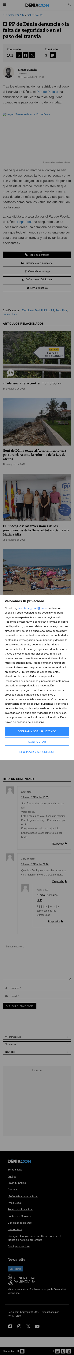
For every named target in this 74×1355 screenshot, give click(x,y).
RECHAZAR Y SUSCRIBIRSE (37, 751)
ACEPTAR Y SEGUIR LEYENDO (37, 731)
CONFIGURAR (37, 741)
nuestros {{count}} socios (33, 608)
